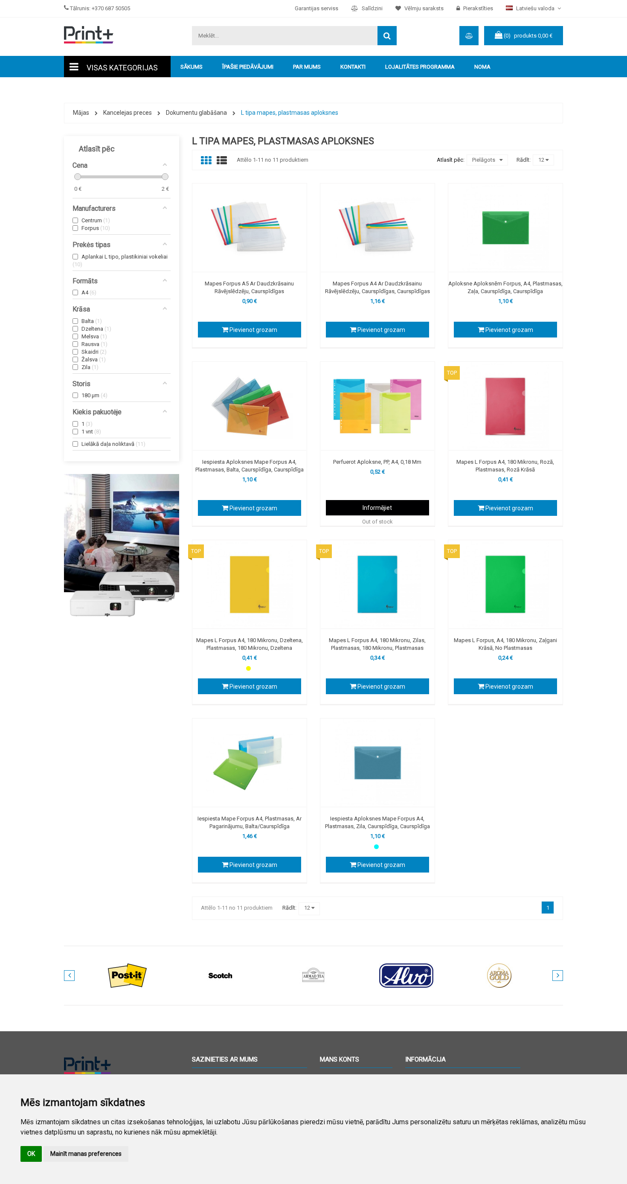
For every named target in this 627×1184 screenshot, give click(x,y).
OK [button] (31, 1153)
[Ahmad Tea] (313, 975)
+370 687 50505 (111, 8)
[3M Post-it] (127, 975)
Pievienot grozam (252, 329)
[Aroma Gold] (499, 975)
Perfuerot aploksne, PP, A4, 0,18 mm (377, 462)
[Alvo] (406, 975)
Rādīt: (524, 160)
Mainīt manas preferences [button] (86, 1153)
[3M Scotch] (220, 975)
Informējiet (377, 507)
